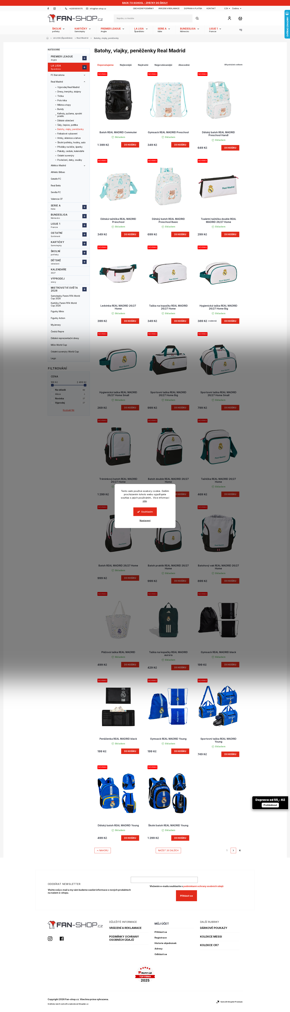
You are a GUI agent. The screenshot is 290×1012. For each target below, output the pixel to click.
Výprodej (58, 280)
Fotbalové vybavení (67, 133)
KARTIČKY (57, 244)
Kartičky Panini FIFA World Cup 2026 (64, 304)
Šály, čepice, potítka (67, 125)
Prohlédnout (270, 805)
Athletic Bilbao (58, 172)
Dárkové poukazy (213, 927)
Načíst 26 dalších (168, 850)
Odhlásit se (161, 954)
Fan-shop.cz (48, 8)
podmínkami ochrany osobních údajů (203, 886)
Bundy (60, 109)
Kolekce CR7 (209, 945)
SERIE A (56, 207)
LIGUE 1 (55, 225)
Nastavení (145, 520)
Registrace (161, 937)
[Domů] (48, 38)
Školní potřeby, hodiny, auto (71, 142)
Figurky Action (58, 318)
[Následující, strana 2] (233, 850)
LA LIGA (56, 67)
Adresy (158, 948)
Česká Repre (57, 331)
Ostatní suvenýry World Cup (65, 351)
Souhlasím (147, 511)
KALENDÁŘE (59, 271)
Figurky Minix (57, 311)
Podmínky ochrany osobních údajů (124, 938)
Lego (53, 358)
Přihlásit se (186, 895)
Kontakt (211, 8)
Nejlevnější (126, 65)
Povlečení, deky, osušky (69, 160)
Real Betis (56, 185)
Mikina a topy (64, 105)
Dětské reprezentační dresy (65, 338)
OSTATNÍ (57, 234)
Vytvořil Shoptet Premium (231, 1002)
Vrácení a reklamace (168, 8)
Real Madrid (57, 81)
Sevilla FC (56, 192)
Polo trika (62, 100)
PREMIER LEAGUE (62, 58)
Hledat (198, 18)
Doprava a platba (193, 8)
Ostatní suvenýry (65, 155)
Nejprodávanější (163, 65)
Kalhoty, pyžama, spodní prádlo (69, 114)
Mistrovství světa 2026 (64, 289)
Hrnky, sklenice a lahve (69, 138)
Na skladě (70, 389)
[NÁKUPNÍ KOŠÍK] (240, 18)
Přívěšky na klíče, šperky (70, 147)
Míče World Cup (59, 345)
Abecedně (184, 65)
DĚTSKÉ (56, 262)
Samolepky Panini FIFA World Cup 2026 (65, 297)
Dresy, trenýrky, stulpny (69, 91)
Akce (70, 394)
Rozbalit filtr (68, 410)
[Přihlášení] (229, 18)
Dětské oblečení (65, 120)
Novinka (70, 398)
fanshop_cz (54, 8)
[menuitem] (59, 29)
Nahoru (103, 850)
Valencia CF (57, 199)
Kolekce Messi (211, 936)
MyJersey (56, 324)
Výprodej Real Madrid (68, 87)
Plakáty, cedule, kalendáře (70, 151)
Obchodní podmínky (143, 8)
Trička (60, 96)
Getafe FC (56, 178)
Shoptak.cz (83, 1004)
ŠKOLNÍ (55, 253)
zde (145, 501)
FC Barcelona (57, 75)
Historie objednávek (165, 943)
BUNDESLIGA (59, 216)
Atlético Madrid (58, 165)
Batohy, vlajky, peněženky (70, 129)
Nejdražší (143, 65)
